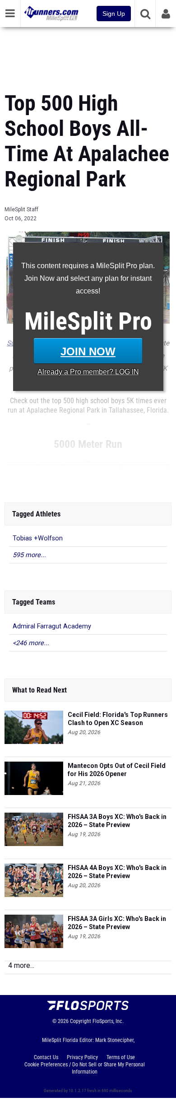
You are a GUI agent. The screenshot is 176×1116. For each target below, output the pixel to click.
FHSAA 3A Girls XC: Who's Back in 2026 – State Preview (117, 922)
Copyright (80, 1021)
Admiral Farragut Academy (52, 626)
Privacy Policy (82, 1057)
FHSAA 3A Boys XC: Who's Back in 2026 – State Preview (117, 820)
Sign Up (113, 13)
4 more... (21, 965)
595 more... (29, 555)
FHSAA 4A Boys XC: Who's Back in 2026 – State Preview (117, 871)
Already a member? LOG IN (88, 372)
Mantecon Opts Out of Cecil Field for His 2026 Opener (117, 769)
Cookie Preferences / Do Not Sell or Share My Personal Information (84, 1068)
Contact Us (46, 1057)
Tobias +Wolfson (38, 538)
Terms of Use (121, 1057)
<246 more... (31, 643)
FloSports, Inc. (108, 1021)
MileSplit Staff (21, 209)
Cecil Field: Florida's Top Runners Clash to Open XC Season (118, 718)
